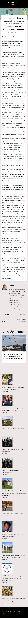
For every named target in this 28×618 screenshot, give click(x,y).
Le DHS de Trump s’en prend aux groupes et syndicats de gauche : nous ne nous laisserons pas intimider (14, 578)
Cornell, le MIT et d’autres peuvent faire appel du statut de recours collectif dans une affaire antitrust (14, 493)
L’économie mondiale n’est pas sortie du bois (21, 318)
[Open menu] (25, 4)
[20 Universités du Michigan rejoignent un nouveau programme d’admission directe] (14, 421)
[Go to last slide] (4, 350)
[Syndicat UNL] (14, 4)
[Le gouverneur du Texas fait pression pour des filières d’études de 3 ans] (14, 400)
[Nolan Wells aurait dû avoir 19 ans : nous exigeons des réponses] (14, 526)
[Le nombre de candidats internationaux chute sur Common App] (14, 506)
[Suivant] (24, 350)
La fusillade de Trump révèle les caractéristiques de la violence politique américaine (13, 356)
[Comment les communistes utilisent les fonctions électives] (14, 441)
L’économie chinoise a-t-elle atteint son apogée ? (7, 318)
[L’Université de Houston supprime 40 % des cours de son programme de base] (14, 547)
